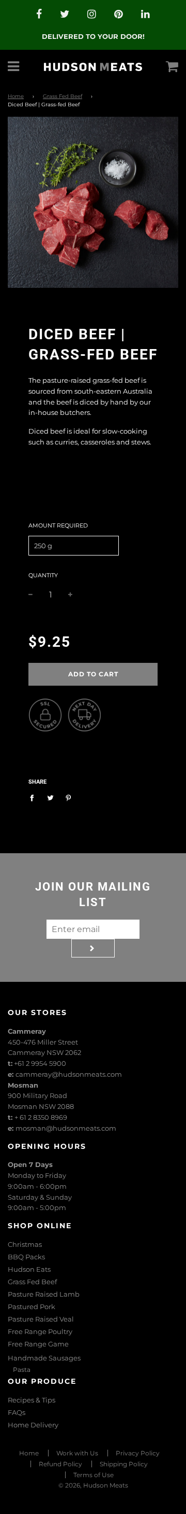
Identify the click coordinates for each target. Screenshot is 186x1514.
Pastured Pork (31, 1306)
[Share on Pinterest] (68, 798)
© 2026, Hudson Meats (93, 1485)
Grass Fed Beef (62, 96)
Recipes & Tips (31, 1400)
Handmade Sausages (44, 1358)
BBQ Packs (26, 1257)
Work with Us (77, 1453)
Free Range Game (38, 1344)
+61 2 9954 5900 (40, 1063)
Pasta (21, 1369)
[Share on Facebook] (34, 798)
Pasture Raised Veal (41, 1319)
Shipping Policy (124, 1464)
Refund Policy (60, 1464)
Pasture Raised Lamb (44, 1294)
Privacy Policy (138, 1453)
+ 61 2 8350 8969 (40, 1117)
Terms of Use (93, 1475)
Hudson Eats (29, 1269)
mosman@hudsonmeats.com (66, 1128)
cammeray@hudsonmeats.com (69, 1074)
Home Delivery (33, 1425)
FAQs (16, 1412)
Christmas (25, 1244)
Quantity (43, 575)
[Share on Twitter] (50, 798)
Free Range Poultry (40, 1331)
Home (16, 96)
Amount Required (58, 525)
